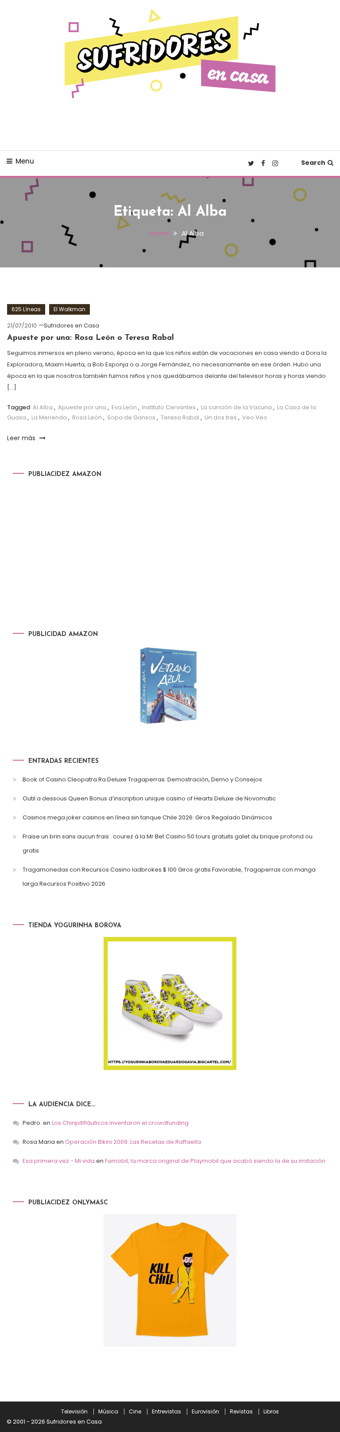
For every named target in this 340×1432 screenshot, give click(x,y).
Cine (135, 1412)
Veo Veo (254, 417)
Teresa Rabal (180, 417)
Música (108, 1412)
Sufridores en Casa (71, 325)
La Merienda (49, 417)
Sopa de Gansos (131, 417)
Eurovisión (205, 1412)
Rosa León (87, 417)
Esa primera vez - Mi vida (59, 1161)
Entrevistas (166, 1412)
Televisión (74, 1412)
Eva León (124, 407)
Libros (271, 1412)
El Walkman (69, 309)
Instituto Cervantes (169, 407)
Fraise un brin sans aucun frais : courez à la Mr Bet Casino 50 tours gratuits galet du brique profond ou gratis (168, 843)
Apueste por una (82, 407)
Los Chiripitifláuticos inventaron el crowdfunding (120, 1123)
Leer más (22, 438)
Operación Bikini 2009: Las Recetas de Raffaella (133, 1142)
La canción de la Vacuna (236, 407)
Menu (24, 161)
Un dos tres (221, 417)
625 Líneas (26, 309)
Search (313, 162)
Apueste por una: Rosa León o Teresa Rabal (90, 338)
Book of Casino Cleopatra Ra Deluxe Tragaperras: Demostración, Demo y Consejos (142, 779)
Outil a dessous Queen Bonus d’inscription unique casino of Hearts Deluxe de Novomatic (149, 798)
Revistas (241, 1412)
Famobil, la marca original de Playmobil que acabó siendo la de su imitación (215, 1161)
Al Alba (43, 407)
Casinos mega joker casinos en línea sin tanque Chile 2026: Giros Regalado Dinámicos (147, 817)
